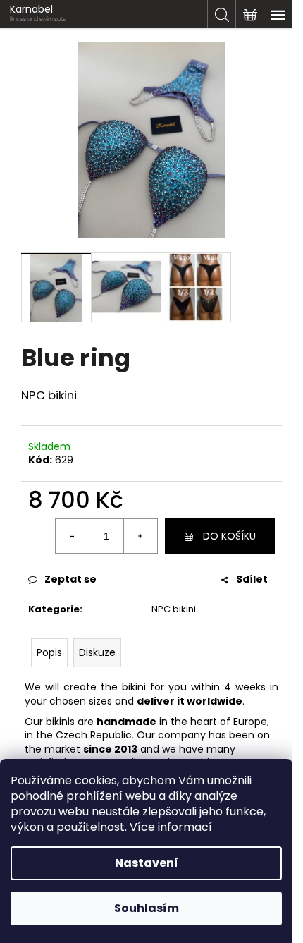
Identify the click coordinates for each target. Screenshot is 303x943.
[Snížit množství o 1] (72, 536)
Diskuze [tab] (97, 652)
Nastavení (146, 863)
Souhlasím (146, 908)
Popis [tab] (49, 652)
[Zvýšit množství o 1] (140, 536)
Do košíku (229, 536)
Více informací (171, 827)
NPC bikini (174, 609)
